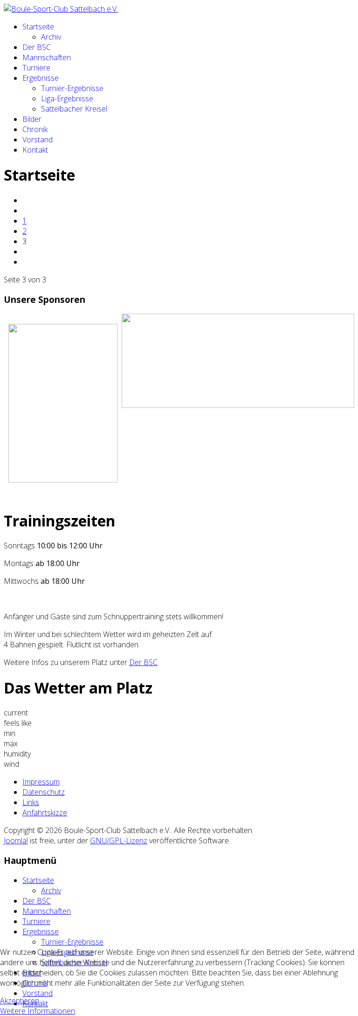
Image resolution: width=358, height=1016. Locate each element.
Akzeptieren (19, 1000)
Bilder (31, 119)
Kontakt (35, 150)
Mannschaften (46, 57)
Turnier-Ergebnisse (72, 88)
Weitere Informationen (37, 1011)
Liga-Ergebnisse (67, 98)
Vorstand (37, 139)
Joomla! (16, 840)
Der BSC (36, 47)
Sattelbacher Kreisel (74, 109)
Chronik (35, 129)
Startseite (38, 26)
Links (30, 802)
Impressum (41, 782)
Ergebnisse (40, 78)
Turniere (36, 68)
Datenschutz (43, 792)
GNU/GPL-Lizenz (118, 840)
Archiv (51, 37)
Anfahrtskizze (44, 812)
